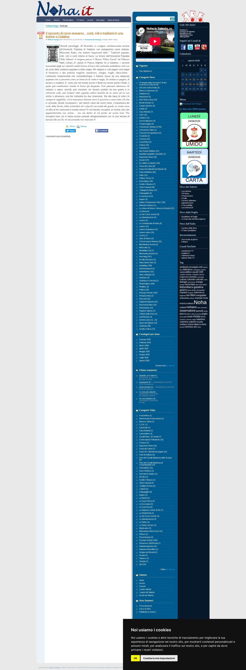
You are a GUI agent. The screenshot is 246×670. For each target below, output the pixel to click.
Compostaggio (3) (146, 124)
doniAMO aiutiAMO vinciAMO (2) (152, 154)
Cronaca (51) (144, 139)
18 (186, 84)
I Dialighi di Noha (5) (147, 486)
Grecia (142, 583)
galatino (183, 290)
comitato (192, 277)
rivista (196, 316)
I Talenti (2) (143, 489)
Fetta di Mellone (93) (147, 172)
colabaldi (195, 274)
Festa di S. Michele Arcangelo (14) (153, 452)
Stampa (83, 126)
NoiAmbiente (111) (146, 272)
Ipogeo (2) (143, 495)
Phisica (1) (143, 534)
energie (182, 284)
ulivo (199, 327)
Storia (141, 580)
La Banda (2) (144, 498)
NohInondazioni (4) (147, 269)
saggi (194, 319)
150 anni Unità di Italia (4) (149, 88)
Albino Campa (53, 40)
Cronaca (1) (144, 443)
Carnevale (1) (144, 428)
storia (190, 324)
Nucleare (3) (144, 278)
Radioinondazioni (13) (148, 546)
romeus (188, 319)
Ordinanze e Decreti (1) (148, 281)
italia (196, 292)
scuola (199, 322)
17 (183, 84)
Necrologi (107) (145, 257)
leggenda (183, 295)
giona (189, 290)
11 (186, 79)
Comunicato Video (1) (148, 130)
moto (205, 298)
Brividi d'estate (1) (146, 103)
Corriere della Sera (189, 228)
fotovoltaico (186, 287)
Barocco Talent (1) (146, 422)
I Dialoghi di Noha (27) (148, 190)
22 (201, 84)
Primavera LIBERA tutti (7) (149, 543)
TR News (185, 194)
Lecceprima (186, 191)
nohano (192, 307)
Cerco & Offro (145, 609)
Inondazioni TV (187, 251)
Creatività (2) (144, 136)
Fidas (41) (143, 175)
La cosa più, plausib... (148, 394)
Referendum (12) (146, 308)
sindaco (183, 324)
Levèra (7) (143, 235)
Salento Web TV (187, 258)
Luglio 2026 (143, 358)
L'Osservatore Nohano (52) (150, 241)
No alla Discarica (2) (147, 260)
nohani (183, 307)
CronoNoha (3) (145, 142)
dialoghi (183, 282)
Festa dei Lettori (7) (147, 449)
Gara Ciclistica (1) (146, 471)
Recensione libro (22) (148, 305)
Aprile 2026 (143, 348)
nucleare (204, 307)
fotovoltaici (203, 284)
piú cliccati (170, 569)
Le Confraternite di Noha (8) (150, 223)
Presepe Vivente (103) (148, 540)
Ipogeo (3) (143, 199)
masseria (184, 298)
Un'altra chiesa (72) (147, 329)
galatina (198, 287)
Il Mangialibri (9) (145, 492)
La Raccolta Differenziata (193, 109)
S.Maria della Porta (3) (148, 314)
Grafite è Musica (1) (147, 480)
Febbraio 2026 (145, 342)
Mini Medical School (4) (148, 244)
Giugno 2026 (144, 355)
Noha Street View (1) (147, 263)
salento (192, 322)
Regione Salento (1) (147, 311)
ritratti (190, 316)
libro (192, 295)
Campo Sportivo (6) (147, 106)
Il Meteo (184, 242)
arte (201, 267)
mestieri (199, 298)
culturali (199, 279)
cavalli (195, 272)
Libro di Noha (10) (146, 238)
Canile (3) (143, 109)
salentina (200, 319)
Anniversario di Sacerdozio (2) (151, 419)
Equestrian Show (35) (148, 157)
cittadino (188, 274)
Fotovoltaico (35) (146, 181)
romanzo (183, 319)
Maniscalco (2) (145, 528)
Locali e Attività (145, 589)
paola (206, 311)
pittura (194, 314)
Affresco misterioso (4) (148, 91)
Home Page (52, 26)
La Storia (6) (144, 211)
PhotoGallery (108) (147, 284)
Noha (200, 302)
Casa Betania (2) (146, 431)
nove (198, 307)
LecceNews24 (187, 208)
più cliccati (170, 366)
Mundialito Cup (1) (146, 250)
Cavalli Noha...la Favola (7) (150, 437)
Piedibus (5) (144, 287)
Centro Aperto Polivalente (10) (151, 440)
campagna (196, 270)
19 (190, 84)
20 (194, 84)
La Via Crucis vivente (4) (149, 516)
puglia (204, 313)
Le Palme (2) (144, 522)
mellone (191, 298)
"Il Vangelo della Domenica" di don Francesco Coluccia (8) (153, 84)
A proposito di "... (155, 383)
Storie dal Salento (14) (148, 323)
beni (181, 270)
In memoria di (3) (146, 196)
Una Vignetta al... (146, 71)
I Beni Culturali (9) (146, 483)
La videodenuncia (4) (147, 217)
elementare (191, 282)
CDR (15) (143, 115)
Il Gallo (184, 198)
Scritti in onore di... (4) (148, 320)
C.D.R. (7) (143, 425)
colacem (201, 274)
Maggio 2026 (144, 351)
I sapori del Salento (147, 592)
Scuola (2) (143, 555)
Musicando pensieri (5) (148, 253)
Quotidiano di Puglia (189, 217)
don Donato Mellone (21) (149, 151)
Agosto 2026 (144, 361)
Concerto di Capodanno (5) (150, 133)
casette (203, 270)
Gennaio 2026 (145, 339)
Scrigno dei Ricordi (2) (148, 552)
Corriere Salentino (188, 201)
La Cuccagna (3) (146, 504)
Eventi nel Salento (146, 595)
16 (205, 79)
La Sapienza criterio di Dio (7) (151, 510)
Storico (72, 126)
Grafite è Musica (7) (147, 184)
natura (190, 303)
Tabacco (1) (144, 558)
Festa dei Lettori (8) (147, 166)
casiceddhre (185, 272)
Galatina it (185, 253)
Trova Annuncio (145, 606)
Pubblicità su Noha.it (147, 612)
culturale (191, 279)
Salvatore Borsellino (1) (148, 549)
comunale (200, 277)
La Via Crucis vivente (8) (149, 214)
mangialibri (201, 295)
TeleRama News (188, 255)
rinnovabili (183, 317)
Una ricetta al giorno (189, 239)
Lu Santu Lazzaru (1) (147, 525)
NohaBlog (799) (145, 266)
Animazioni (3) (145, 97)
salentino (184, 322)
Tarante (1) (143, 561)
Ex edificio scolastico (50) (149, 163)
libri (188, 295)
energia (199, 282)
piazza (183, 313)
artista (205, 267)
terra (204, 324)
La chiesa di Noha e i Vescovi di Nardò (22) (156, 208)
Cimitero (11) (144, 118)
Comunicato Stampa (93, 40)
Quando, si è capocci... (148, 377)
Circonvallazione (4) (147, 121)
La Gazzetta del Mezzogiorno (193, 219)
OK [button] (135, 658)
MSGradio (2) (144, 247)
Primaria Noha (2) (146, 296)
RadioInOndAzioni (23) (148, 302)
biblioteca (187, 269)
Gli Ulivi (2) (143, 477)
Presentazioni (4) (146, 537)
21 (198, 84)
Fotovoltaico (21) (146, 468)
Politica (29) (144, 290)
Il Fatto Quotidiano (188, 230)
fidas (193, 284)
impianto (191, 293)
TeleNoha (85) (145, 326)
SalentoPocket (187, 203)
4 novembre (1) (145, 415)
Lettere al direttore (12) (148, 229)
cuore (205, 279)
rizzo (203, 316)
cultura (183, 279)
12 (190, 79)
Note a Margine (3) (146, 275)
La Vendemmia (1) (146, 513)
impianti (183, 292)
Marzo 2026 (144, 345)
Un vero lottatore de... (148, 400)
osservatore (187, 310)
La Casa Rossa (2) (147, 501)
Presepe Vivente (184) (148, 293)
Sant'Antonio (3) (145, 317)
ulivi (195, 327)
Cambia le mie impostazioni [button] (159, 658)
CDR (201, 272)
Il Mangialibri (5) (145, 193)
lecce (201, 292)
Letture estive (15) (146, 232)
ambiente (184, 267)
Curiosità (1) (144, 148)
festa (187, 284)
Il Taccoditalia (186, 205)
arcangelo (193, 267)
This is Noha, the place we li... (149, 60)
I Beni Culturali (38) (147, 187)
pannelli (199, 311)
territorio (189, 327)
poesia (199, 314)
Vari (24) (142, 564)
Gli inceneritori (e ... (156, 388)
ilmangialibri (201, 290)
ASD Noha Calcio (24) (148, 100)
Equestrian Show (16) (148, 446)
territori (182, 327)
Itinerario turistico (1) (147, 205)
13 (194, 79)
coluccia (184, 277)
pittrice (189, 314)
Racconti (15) (144, 299)
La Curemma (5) (146, 507)
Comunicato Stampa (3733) (150, 127)
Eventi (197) (144, 160)
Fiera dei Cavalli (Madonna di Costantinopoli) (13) (151, 464)
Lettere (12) (144, 226)
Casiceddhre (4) (145, 434)
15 (201, 79)
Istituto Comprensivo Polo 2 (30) (152, 202)
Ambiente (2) (144, 94)
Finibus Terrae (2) (146, 178)
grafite (194, 290)
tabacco (197, 324)
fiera (197, 284)
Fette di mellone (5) (147, 455)
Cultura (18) (144, 145)
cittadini (182, 274)
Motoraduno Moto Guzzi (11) (150, 531)
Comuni (142, 586)
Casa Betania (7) (146, 112)
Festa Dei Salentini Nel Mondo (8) (152, 169)
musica (183, 303)
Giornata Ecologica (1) (148, 474)
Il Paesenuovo (187, 196)
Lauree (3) (143, 220)
